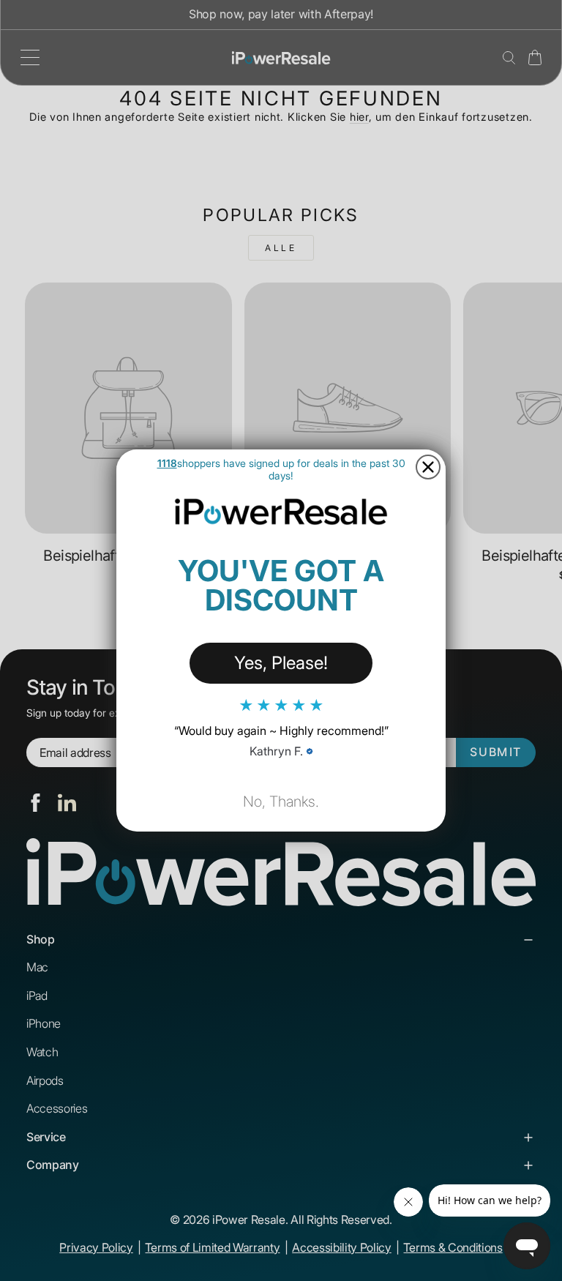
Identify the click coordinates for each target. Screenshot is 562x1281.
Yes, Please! (281, 662)
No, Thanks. (281, 801)
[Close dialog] (428, 467)
